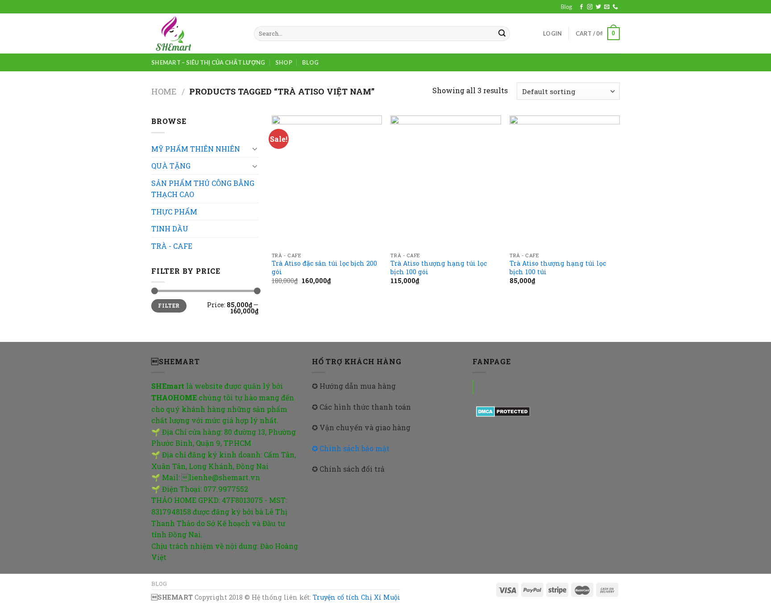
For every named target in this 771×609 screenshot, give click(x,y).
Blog (566, 6)
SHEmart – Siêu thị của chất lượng (208, 62)
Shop (283, 62)
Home (164, 91)
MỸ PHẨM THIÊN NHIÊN (195, 148)
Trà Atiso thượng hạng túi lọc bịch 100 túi (558, 267)
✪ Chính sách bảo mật (351, 448)
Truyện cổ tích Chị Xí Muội (356, 597)
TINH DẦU (169, 228)
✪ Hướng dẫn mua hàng (354, 386)
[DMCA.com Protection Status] (503, 410)
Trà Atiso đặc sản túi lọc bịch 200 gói (324, 267)
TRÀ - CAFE (171, 246)
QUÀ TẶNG (171, 165)
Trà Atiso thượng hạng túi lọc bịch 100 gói (438, 267)
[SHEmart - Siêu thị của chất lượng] (195, 33)
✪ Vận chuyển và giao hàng (361, 427)
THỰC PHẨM (174, 211)
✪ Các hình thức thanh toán (361, 406)
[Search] (502, 33)
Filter (168, 305)
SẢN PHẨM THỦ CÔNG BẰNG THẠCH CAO (202, 188)
